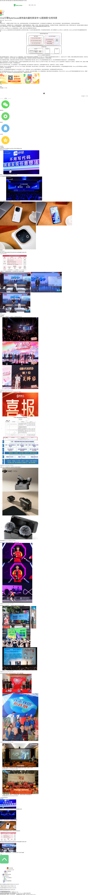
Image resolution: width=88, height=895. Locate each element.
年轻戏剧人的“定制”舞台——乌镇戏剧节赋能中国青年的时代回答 (12, 605)
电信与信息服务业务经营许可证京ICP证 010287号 (9, 884)
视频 (16, 0)
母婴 (14, 0)
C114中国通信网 (3, 176)
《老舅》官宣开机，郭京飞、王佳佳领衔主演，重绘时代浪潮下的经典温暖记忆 (17, 794)
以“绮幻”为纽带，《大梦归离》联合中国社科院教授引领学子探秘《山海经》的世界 (17, 767)
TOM (3, 20)
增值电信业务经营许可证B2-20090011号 (7, 889)
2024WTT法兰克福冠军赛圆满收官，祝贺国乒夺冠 (9, 542)
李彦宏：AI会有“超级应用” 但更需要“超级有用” (8, 174)
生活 (12, 0)
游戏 (8, 0)
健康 (20, 0)
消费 (22, 0)
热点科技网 (2, 540)
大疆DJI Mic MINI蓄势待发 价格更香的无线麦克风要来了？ (11, 467)
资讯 (3, 0)
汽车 (24, 0)
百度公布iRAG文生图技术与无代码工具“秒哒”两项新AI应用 (11, 148)
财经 (18, 0)
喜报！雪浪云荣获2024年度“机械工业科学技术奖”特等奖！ (11, 391)
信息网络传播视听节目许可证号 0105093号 (8, 887)
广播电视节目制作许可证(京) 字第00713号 (8, 886)
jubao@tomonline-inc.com (31, 894)
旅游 (10, 0)
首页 (1, 0)
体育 (6, 0)
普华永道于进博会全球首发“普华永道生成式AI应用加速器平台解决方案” (13, 252)
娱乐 (5, 0)
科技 (26, 0)
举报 (1, 86)
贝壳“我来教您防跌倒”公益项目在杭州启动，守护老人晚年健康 (11, 673)
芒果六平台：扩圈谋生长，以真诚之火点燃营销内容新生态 (11, 316)
